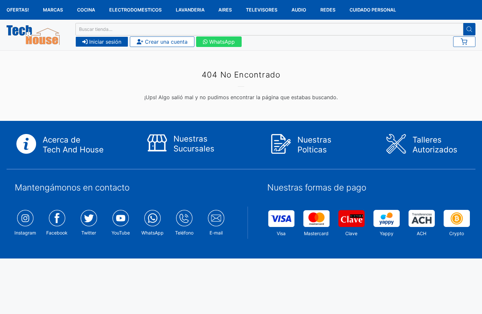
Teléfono (184, 233)
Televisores (261, 9)
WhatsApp (221, 41)
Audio (298, 9)
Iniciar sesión (104, 41)
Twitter (88, 233)
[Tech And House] (33, 35)
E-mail (216, 233)
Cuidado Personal (373, 9)
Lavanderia (190, 9)
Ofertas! (18, 9)
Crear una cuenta (165, 41)
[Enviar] (469, 29)
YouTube (120, 233)
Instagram (25, 233)
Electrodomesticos (135, 9)
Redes (327, 9)
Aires (225, 9)
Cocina (86, 9)
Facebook (57, 233)
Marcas (53, 9)
